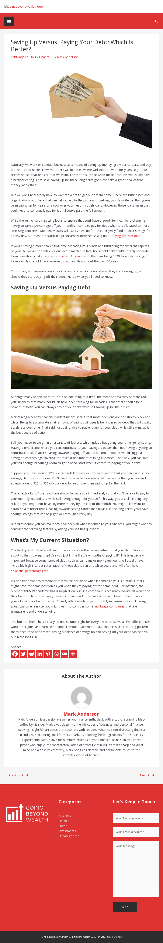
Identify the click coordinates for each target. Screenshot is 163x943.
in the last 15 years (69, 256)
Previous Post (16, 775)
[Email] (64, 654)
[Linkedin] (40, 654)
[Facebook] (15, 654)
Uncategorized (69, 836)
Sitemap (118, 936)
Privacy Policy (104, 936)
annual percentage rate (31, 571)
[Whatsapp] (56, 654)
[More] (73, 654)
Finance (44, 57)
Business (65, 815)
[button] (157, 21)
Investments (67, 831)
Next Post (149, 775)
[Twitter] (23, 654)
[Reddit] (31, 654)
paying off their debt (126, 236)
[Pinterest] (48, 654)
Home (63, 826)
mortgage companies (109, 606)
